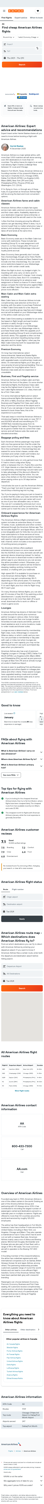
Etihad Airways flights (15, 1378)
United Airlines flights (15, 1361)
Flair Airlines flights (14, 1358)
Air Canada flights (13, 1344)
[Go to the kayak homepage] (16, 10)
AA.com (22, 1169)
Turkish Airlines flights (15, 1371)
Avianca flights (12, 1375)
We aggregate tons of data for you (18, 1481)
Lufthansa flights (13, 1368)
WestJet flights (12, 1347)
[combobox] (24, 897)
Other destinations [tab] (28, 1330)
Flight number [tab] (18, 889)
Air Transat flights (13, 1354)
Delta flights (11, 1365)
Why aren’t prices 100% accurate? (18, 1485)
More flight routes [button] (22, 1091)
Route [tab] (5, 889)
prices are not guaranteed (12, 1469)
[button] (4, 11)
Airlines (18, 1451)
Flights (10, 1451)
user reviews (18, 692)
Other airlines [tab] (11, 1330)
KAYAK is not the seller (13, 1476)
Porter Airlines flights (14, 1351)
